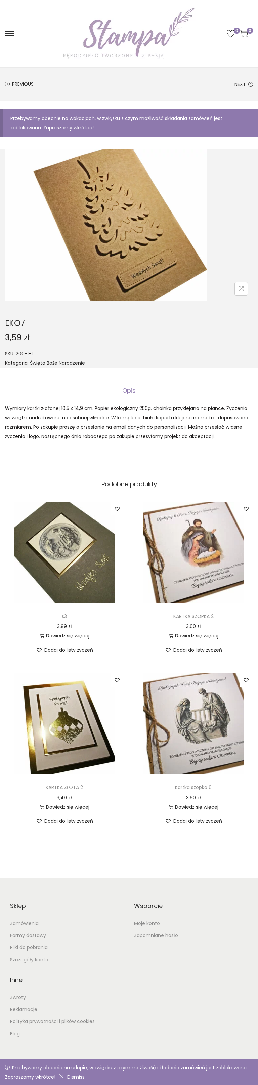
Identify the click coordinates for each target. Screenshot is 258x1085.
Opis (129, 390)
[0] (231, 34)
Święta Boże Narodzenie (57, 363)
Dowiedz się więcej (67, 635)
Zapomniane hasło (156, 935)
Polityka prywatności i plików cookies (52, 1021)
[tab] (129, 390)
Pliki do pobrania (29, 947)
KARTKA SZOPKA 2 (193, 616)
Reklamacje (23, 1009)
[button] (117, 508)
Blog (15, 1033)
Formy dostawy (28, 935)
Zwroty (18, 997)
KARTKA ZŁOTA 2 (64, 787)
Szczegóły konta (29, 959)
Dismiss (76, 1077)
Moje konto (147, 923)
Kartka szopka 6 (193, 787)
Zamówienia (24, 923)
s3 (64, 616)
